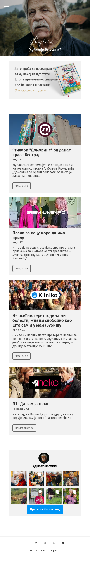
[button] (19, 478)
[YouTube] (63, 542)
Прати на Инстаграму (45, 509)
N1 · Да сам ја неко (30, 404)
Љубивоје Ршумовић (45, 50)
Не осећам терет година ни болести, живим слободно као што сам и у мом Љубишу (42, 320)
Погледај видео (24, 428)
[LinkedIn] (54, 542)
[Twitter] (36, 542)
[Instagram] (45, 542)
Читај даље (21, 186)
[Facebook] (27, 542)
